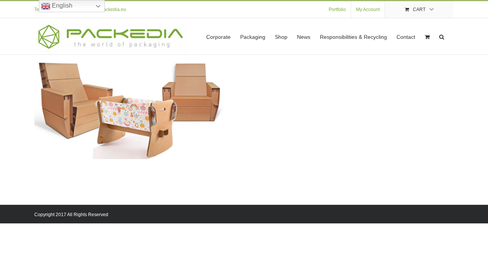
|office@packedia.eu (105, 9)
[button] (441, 36)
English (61, 5)
